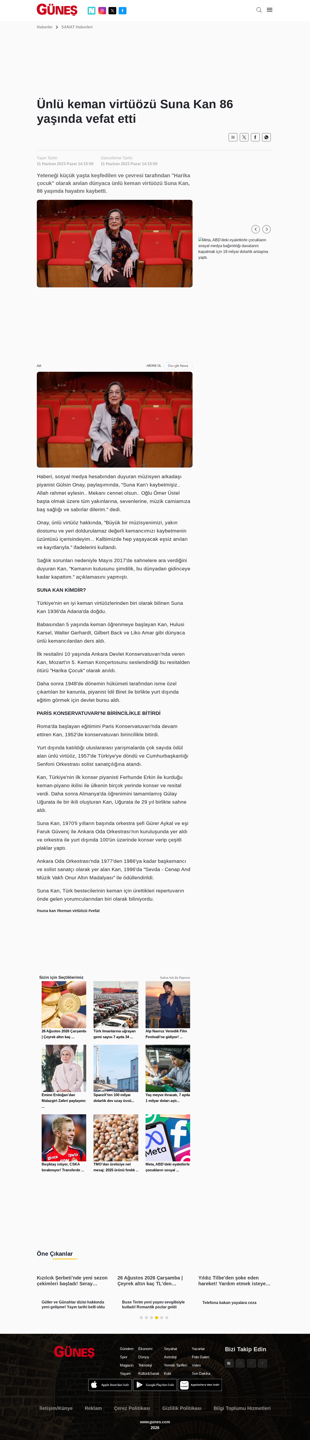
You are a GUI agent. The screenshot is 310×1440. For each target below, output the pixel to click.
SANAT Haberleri (77, 27)
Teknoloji (145, 1365)
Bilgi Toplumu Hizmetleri (242, 1408)
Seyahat (170, 1349)
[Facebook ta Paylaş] (255, 137)
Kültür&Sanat (148, 1373)
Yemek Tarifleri (175, 1365)
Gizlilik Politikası (182, 1408)
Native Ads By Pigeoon (175, 977)
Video (196, 1365)
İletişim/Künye (56, 1408)
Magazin (126, 1365)
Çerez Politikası (132, 1408)
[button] (255, 229)
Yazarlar (198, 1349)
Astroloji (170, 1357)
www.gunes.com (155, 1422)
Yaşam (125, 1373)
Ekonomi (145, 1349)
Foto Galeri (200, 1357)
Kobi (167, 1373)
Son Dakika (201, 1373)
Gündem (127, 1349)
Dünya (143, 1357)
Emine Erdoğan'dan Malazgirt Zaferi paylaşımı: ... (64, 1100)
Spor (123, 1357)
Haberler (45, 27)
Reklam (93, 1408)
